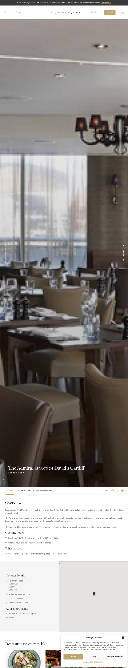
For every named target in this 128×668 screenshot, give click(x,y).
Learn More (106, 3)
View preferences (114, 656)
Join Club (109, 12)
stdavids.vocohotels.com (19, 594)
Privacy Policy (98, 662)
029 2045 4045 (16, 598)
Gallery (10, 490)
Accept (73, 656)
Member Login (96, 12)
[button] (123, 638)
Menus (11, 618)
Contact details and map (42, 490)
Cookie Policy (88, 662)
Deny (94, 656)
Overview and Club (23, 490)
